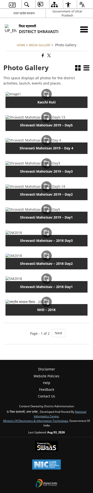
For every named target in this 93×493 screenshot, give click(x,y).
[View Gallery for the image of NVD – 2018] (46, 302)
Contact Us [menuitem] (46, 396)
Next (58, 333)
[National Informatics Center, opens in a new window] (46, 465)
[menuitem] (12, 4)
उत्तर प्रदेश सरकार (24, 13)
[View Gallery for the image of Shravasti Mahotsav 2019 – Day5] (46, 117)
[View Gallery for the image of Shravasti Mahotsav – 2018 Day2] (46, 256)
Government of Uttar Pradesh (67, 13)
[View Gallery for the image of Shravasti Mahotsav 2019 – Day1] (46, 209)
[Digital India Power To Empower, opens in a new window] (46, 483)
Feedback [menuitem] (46, 389)
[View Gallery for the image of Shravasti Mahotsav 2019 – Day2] (46, 186)
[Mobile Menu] (84, 29)
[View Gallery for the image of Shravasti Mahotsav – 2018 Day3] (46, 233)
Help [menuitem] (46, 382)
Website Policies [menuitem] (46, 376)
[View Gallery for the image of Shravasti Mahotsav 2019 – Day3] (46, 163)
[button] (78, 68)
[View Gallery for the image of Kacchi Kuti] (46, 94)
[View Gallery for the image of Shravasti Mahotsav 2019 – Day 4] (46, 140)
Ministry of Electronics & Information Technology (35, 421)
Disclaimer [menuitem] (46, 369)
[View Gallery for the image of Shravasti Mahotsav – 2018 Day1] (46, 279)
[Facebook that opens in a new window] (42, 55)
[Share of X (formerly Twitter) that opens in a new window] (48, 55)
